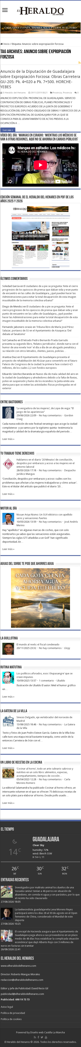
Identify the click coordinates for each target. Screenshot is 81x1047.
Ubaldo (61, 680)
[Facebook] (38, 1037)
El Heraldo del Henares (14, 92)
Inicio (6, 43)
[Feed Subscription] (79, 62)
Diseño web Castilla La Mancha (47, 1032)
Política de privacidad (13, 1012)
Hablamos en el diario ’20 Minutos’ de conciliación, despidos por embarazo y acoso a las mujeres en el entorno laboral (46, 463)
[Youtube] (46, 1037)
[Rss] (34, 1037)
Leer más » (8, 130)
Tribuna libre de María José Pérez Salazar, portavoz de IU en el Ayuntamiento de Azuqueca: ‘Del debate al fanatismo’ (38, 330)
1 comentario (46, 680)
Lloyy (67, 648)
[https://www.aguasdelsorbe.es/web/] (40, 27)
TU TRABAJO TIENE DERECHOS (17, 454)
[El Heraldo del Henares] (40, 10)
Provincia (57, 92)
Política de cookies (11, 1019)
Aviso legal (7, 1006)
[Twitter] (42, 1037)
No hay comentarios (50, 415)
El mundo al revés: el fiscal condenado (38, 644)
